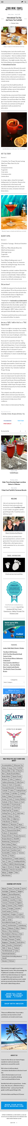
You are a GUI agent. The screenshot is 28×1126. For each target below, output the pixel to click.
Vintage (17, 867)
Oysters (23, 827)
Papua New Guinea (14, 936)
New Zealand (6, 934)
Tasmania (21, 853)
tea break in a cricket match (18, 300)
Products (5, 833)
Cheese (4, 785)
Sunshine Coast (15, 850)
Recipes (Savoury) (19, 836)
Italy (22, 917)
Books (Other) (6, 776)
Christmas (19, 788)
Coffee (11, 790)
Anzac (10, 768)
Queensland (13, 833)
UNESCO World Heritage (16, 864)
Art (15, 768)
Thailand (16, 948)
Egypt (4, 905)
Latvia (4, 925)
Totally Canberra (19, 858)
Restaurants (15, 841)
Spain (3, 945)
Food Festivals (16, 805)
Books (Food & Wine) (13, 773)
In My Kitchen (6, 822)
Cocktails (4, 414)
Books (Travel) (17, 776)
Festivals (4, 802)
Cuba (19, 900)
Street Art (22, 847)
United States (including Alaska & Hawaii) (12, 957)
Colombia (5, 900)
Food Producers (7, 807)
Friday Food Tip (6, 810)
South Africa (20, 942)
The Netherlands (7, 951)
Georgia (10, 908)
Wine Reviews (6, 875)
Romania (11, 939)
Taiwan (9, 948)
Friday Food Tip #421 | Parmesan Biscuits (14, 489)
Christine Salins (15, 23)
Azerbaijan (5, 891)
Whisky (4, 872)
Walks (23, 867)
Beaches (20, 771)
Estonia (10, 905)
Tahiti (3, 948)
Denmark (12, 903)
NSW (17, 827)
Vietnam (11, 961)
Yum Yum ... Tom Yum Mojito (11, 665)
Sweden (9, 945)
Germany (18, 908)
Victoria (10, 867)
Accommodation (7, 765)
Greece (15, 911)
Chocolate (17, 785)
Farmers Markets (20, 799)
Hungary (13, 914)
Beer (3, 773)
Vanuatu (4, 961)
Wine (16, 872)
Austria (23, 888)
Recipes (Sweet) (7, 839)
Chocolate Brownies (8, 788)
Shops (14, 844)
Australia (17, 888)
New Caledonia (13, 931)
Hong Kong (5, 914)
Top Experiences (7, 858)
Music (20, 824)
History (10, 816)
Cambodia (5, 897)
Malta (17, 928)
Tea (23, 414)
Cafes (11, 779)
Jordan (9, 920)
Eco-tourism (17, 796)
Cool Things (5, 793)
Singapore (5, 942)
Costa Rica (13, 900)
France (4, 908)
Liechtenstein (12, 925)
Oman (21, 934)
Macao (4, 928)
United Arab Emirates (8, 953)
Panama (4, 936)
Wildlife (10, 872)
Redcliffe (16, 839)
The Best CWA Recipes (10, 652)
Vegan (4, 867)
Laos (19, 922)
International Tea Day (9, 64)
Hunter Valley (6, 819)
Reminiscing (5, 841)
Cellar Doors (20, 782)
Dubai (10, 796)
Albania (4, 888)
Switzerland (17, 945)
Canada (12, 897)
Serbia (18, 939)
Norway (14, 934)
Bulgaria (4, 894)
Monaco (4, 931)
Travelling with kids (19, 861)
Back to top (12, 1122)
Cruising (22, 793)
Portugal (4, 939)
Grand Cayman (6, 911)
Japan (4, 920)
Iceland (20, 914)
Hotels (17, 816)
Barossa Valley (6, 771)
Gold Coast (20, 813)
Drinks (9, 14)
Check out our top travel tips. (14, 574)
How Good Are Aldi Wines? (11, 662)
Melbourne (5, 824)
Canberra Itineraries (8, 782)
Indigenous (15, 819)
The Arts (4, 855)
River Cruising (6, 844)
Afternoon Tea (18, 765)
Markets (15, 822)
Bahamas (13, 891)
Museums (14, 824)
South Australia (6, 847)
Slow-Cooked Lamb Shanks (11, 667)
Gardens (16, 810)
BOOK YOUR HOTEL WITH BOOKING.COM (14, 1105)
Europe (4, 799)
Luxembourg (22, 925)
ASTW (20, 768)
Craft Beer (14, 793)
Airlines (4, 768)
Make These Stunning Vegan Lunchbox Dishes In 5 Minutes (14, 482)
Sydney (14, 853)
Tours (3, 861)
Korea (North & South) (9, 922)
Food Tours (17, 807)
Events (10, 799)
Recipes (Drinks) (17, 414)
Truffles (4, 864)
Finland (20, 905)
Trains (9, 861)
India (3, 917)
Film (10, 802)
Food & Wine (6, 805)
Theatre (11, 855)
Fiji (15, 905)
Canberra (18, 779)
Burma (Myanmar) (14, 894)
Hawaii (4, 816)
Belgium (20, 891)
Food (22, 802)
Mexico (23, 928)
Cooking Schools (21, 790)
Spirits (15, 847)
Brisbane (4, 779)
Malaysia (10, 928)
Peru (3, 830)
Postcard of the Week (13, 830)
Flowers (16, 802)
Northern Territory (8, 827)
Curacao (4, 903)
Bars (14, 771)
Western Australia (15, 870)
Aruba (10, 888)
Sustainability (6, 853)
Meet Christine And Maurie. (14, 533)
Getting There (6, 813)
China (18, 897)
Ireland (17, 917)
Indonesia (10, 917)
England (19, 903)
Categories (14, 680)
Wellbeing (5, 870)
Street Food (5, 850)
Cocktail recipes (14, 473)
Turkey (16, 951)
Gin (14, 813)
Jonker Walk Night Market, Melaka (13, 648)
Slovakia (12, 942)
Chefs (10, 785)
